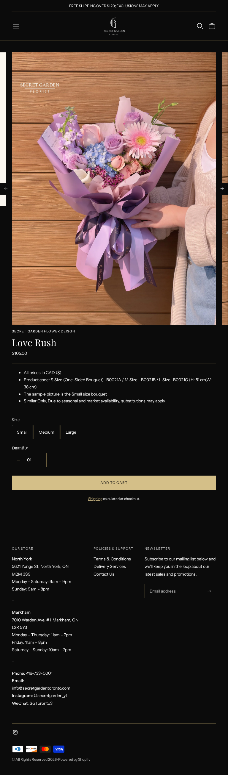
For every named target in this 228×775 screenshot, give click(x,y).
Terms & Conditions (112, 559)
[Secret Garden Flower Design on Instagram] (15, 733)
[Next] (222, 189)
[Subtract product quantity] (18, 460)
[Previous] (6, 189)
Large (71, 432)
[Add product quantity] (40, 460)
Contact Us (104, 574)
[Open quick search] (200, 26)
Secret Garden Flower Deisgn (43, 331)
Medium (46, 432)
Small (22, 432)
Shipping (95, 498)
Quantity (20, 448)
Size (16, 419)
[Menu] (16, 26)
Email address (162, 584)
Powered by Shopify (74, 759)
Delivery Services (110, 566)
